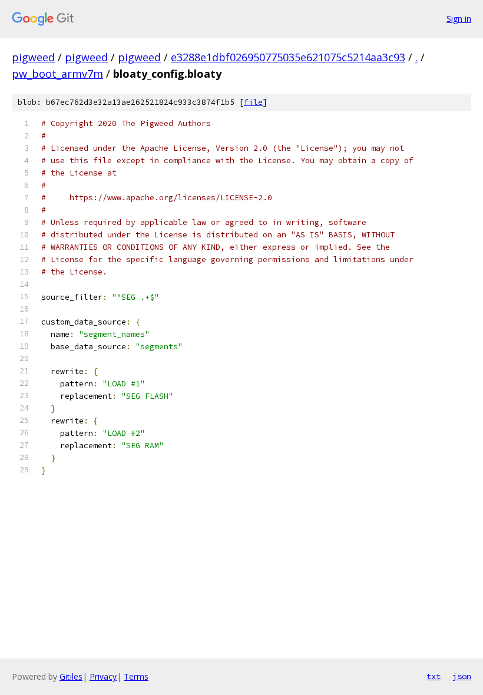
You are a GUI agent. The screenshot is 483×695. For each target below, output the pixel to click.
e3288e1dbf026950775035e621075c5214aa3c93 (288, 57)
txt (433, 676)
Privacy (103, 676)
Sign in (458, 18)
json (461, 676)
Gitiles (70, 676)
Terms (136, 676)
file (253, 102)
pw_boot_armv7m (57, 74)
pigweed (33, 57)
